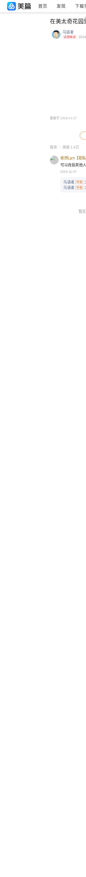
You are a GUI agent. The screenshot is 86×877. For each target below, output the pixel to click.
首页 (42, 6)
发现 (61, 6)
